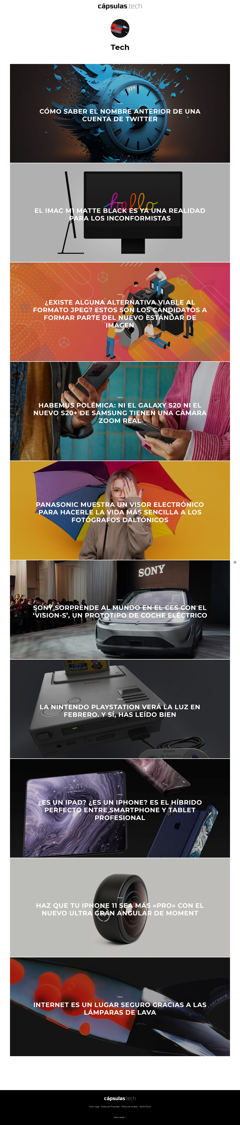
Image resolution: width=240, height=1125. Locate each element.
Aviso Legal (94, 1107)
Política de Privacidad (110, 1107)
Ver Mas (120, 1073)
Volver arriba (119, 1117)
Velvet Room (145, 1107)
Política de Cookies (129, 1107)
